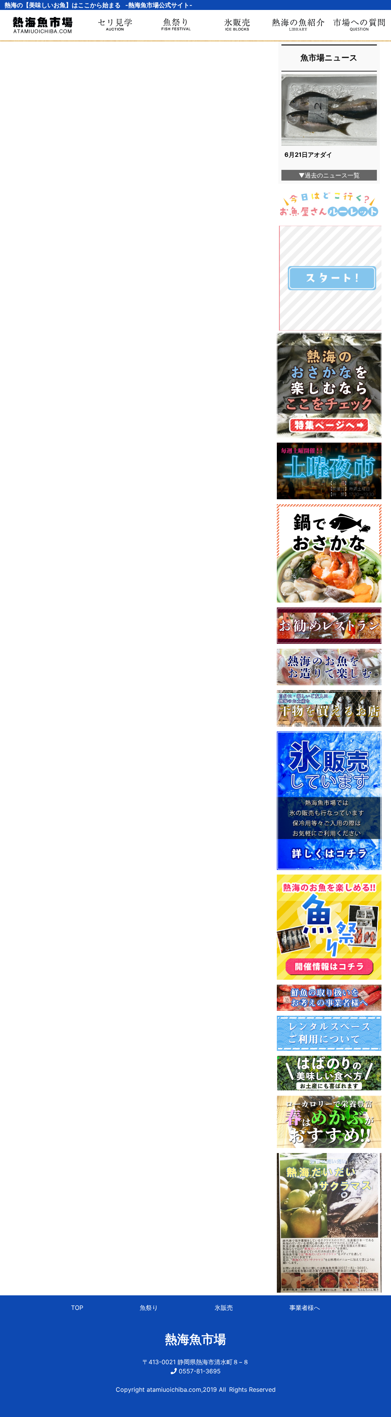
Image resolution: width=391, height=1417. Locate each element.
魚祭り (149, 1307)
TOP (77, 1307)
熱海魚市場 (195, 1339)
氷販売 (224, 1307)
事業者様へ (304, 1307)
